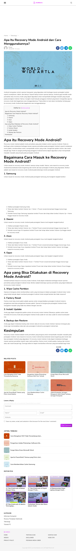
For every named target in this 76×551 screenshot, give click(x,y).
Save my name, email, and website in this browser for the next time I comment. (31, 421)
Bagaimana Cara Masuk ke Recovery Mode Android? (21, 113)
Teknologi (7, 522)
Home (6, 535)
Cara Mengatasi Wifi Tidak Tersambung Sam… (26, 436)
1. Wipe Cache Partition (14, 126)
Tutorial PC (7, 524)
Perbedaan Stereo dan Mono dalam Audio (37, 505)
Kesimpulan (8, 134)
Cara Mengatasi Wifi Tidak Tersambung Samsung (12, 375)
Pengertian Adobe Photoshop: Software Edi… (25, 443)
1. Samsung (10, 116)
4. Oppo (9, 122)
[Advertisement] (38, 19)
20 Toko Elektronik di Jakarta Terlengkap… (15, 505)
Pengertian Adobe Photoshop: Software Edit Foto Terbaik (36, 375)
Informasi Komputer (10, 516)
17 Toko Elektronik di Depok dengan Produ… (37, 489)
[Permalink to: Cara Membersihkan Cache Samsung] (38, 385)
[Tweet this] (62, 48)
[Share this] (58, 48)
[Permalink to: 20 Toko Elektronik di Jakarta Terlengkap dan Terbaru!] (16, 497)
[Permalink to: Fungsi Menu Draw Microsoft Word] (61, 367)
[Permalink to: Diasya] (6, 48)
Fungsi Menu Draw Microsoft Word (60, 375)
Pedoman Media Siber (33, 540)
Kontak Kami (52, 535)
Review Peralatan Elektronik (13, 519)
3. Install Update (12, 130)
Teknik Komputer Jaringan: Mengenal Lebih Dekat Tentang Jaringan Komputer (60, 394)
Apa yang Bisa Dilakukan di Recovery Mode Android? (22, 124)
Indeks (6, 537)
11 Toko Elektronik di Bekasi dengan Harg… (15, 489)
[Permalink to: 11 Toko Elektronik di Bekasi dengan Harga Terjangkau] (16, 481)
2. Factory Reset (12, 128)
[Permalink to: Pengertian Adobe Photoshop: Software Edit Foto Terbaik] (38, 367)
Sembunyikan (25, 108)
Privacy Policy (9, 540)
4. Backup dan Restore (14, 132)
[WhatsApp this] (70, 48)
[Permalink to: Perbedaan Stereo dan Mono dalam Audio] (38, 497)
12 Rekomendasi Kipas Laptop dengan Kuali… (57, 489)
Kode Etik (51, 537)
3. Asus (9, 120)
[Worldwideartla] (38, 3)
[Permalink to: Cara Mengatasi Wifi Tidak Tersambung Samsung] (14, 367)
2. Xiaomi (10, 118)
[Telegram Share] (66, 48)
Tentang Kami (30, 535)
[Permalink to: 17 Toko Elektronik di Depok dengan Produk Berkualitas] (38, 481)
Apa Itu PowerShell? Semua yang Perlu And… (26, 457)
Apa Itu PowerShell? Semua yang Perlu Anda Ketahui (14, 393)
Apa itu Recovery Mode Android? (15, 111)
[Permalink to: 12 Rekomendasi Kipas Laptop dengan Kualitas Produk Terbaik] (60, 481)
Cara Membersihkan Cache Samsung (35, 393)
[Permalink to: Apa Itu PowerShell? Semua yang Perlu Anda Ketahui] (14, 385)
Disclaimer (30, 537)
